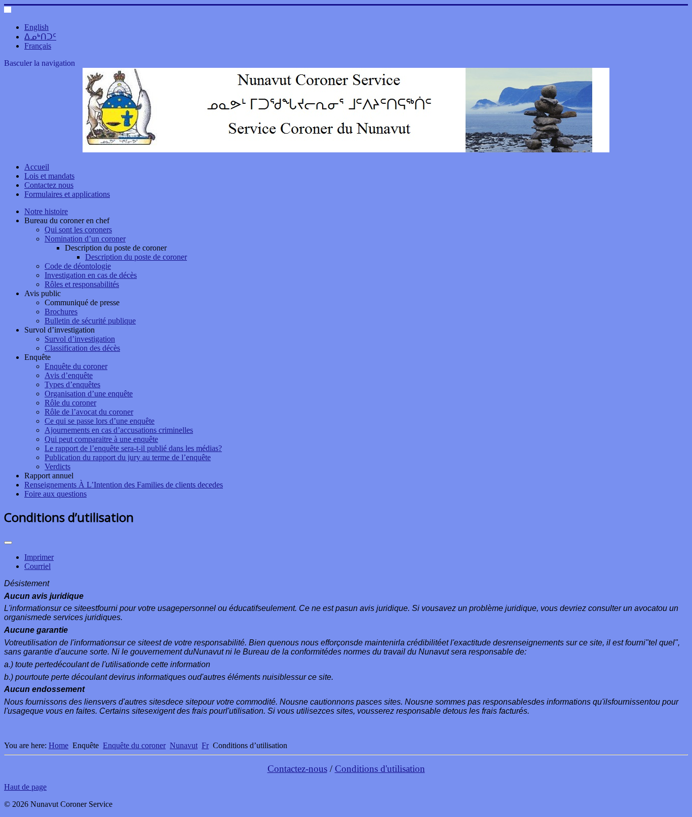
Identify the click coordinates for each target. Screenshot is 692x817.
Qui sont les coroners (78, 229)
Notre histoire (46, 211)
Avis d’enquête (69, 375)
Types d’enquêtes (72, 384)
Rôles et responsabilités (82, 284)
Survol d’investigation (80, 339)
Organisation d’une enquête (89, 393)
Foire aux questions (55, 493)
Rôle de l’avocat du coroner (89, 411)
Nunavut (184, 745)
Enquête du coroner (76, 366)
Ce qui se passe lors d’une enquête (100, 421)
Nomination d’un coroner (85, 238)
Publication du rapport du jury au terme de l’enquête (128, 457)
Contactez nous (48, 185)
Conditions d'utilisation (380, 768)
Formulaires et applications (67, 194)
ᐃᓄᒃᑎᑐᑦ (40, 36)
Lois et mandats (49, 176)
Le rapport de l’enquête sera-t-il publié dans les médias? (133, 448)
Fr (205, 745)
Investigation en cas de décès (91, 275)
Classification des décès (82, 348)
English (36, 27)
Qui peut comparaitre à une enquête (101, 439)
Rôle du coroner (70, 402)
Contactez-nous (297, 768)
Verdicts (57, 466)
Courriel (37, 566)
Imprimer (39, 557)
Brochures (61, 311)
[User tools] (8, 542)
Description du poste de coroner (136, 257)
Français (37, 46)
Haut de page (25, 787)
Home (58, 745)
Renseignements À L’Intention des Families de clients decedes (123, 484)
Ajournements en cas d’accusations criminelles (119, 430)
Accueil (36, 166)
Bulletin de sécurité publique (90, 320)
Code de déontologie (78, 266)
